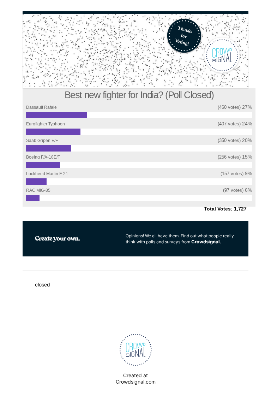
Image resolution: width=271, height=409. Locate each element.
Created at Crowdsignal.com (136, 378)
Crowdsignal (205, 241)
